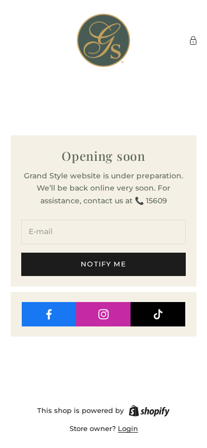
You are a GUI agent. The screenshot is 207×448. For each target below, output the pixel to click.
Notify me (103, 264)
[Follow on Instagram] (103, 314)
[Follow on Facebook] (49, 314)
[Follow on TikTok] (158, 314)
